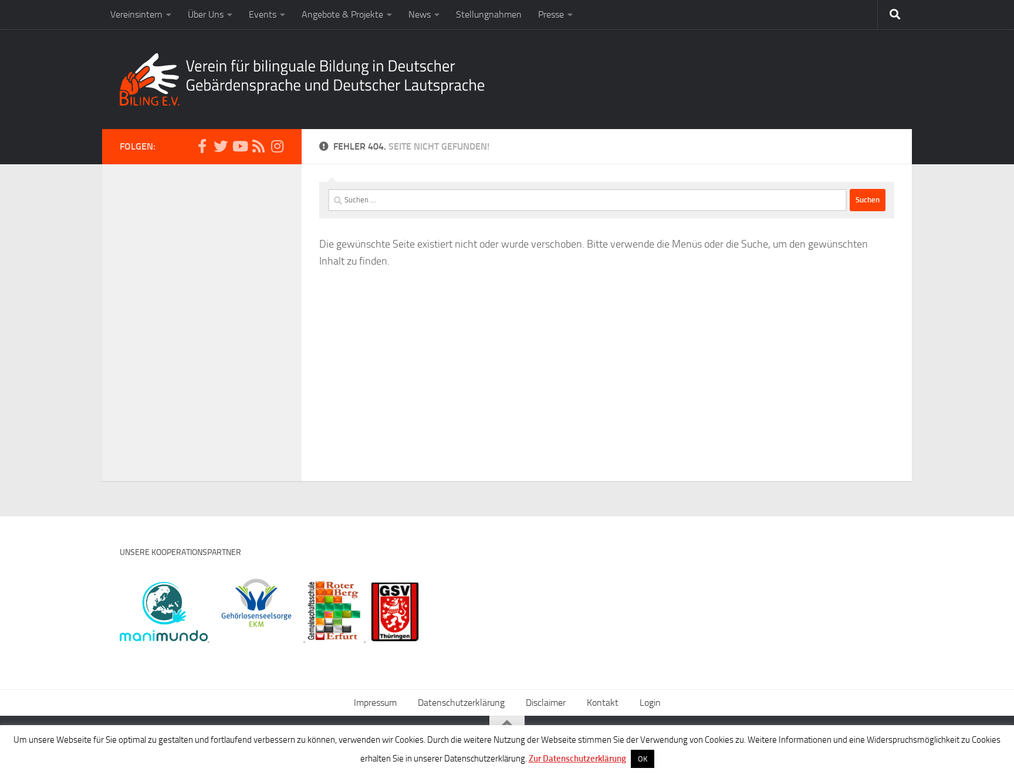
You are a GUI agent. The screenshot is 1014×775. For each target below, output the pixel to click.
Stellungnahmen (489, 14)
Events (262, 14)
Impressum (375, 702)
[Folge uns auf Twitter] (221, 146)
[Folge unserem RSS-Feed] (258, 146)
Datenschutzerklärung (461, 702)
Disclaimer (546, 702)
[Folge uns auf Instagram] (277, 146)
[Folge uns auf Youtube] (239, 146)
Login (650, 702)
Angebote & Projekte (342, 14)
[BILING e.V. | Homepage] (302, 79)
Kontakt (602, 702)
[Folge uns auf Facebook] (202, 146)
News (419, 14)
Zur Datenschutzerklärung (577, 758)
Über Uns (206, 14)
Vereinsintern (136, 14)
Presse (551, 14)
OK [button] (642, 758)
